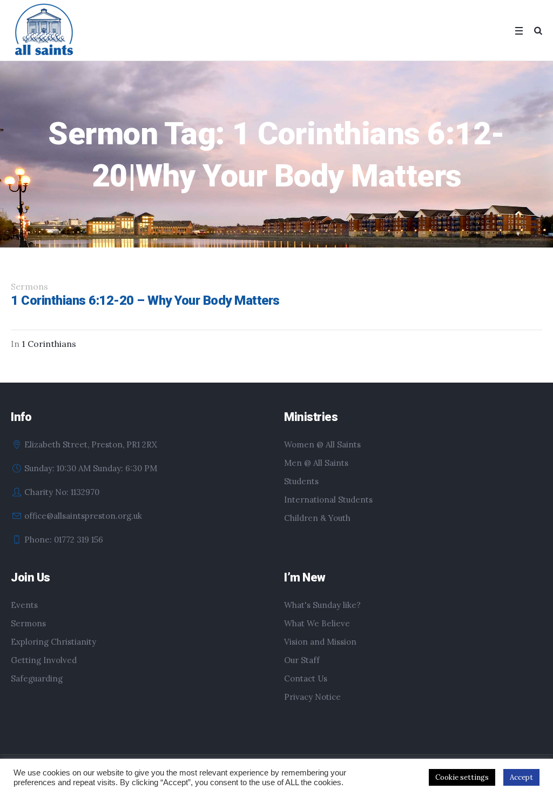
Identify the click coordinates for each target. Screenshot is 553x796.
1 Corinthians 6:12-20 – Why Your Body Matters (145, 300)
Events (24, 605)
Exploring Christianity (53, 642)
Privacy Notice (312, 697)
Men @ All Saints (316, 463)
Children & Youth (317, 518)
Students (301, 481)
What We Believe (317, 623)
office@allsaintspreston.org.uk (83, 516)
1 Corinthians (49, 343)
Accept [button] (521, 777)
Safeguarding (37, 678)
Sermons (28, 623)
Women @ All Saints (322, 444)
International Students (328, 499)
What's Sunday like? (322, 605)
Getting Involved (44, 660)
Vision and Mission (320, 642)
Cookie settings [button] (462, 777)
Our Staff (302, 660)
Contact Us (305, 678)
